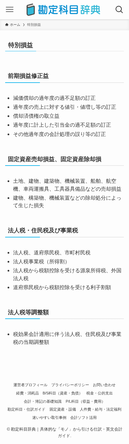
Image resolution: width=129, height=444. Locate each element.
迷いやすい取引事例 (49, 417)
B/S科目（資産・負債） (63, 393)
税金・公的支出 (99, 393)
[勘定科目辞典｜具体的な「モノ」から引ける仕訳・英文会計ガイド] (64, 9)
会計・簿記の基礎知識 (43, 401)
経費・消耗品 (27, 393)
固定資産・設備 (63, 409)
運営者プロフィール (30, 385)
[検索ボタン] (119, 9)
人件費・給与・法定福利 (100, 409)
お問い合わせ (104, 385)
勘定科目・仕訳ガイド (26, 409)
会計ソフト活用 (83, 417)
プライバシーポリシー (70, 385)
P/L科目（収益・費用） (85, 401)
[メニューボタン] (9, 9)
